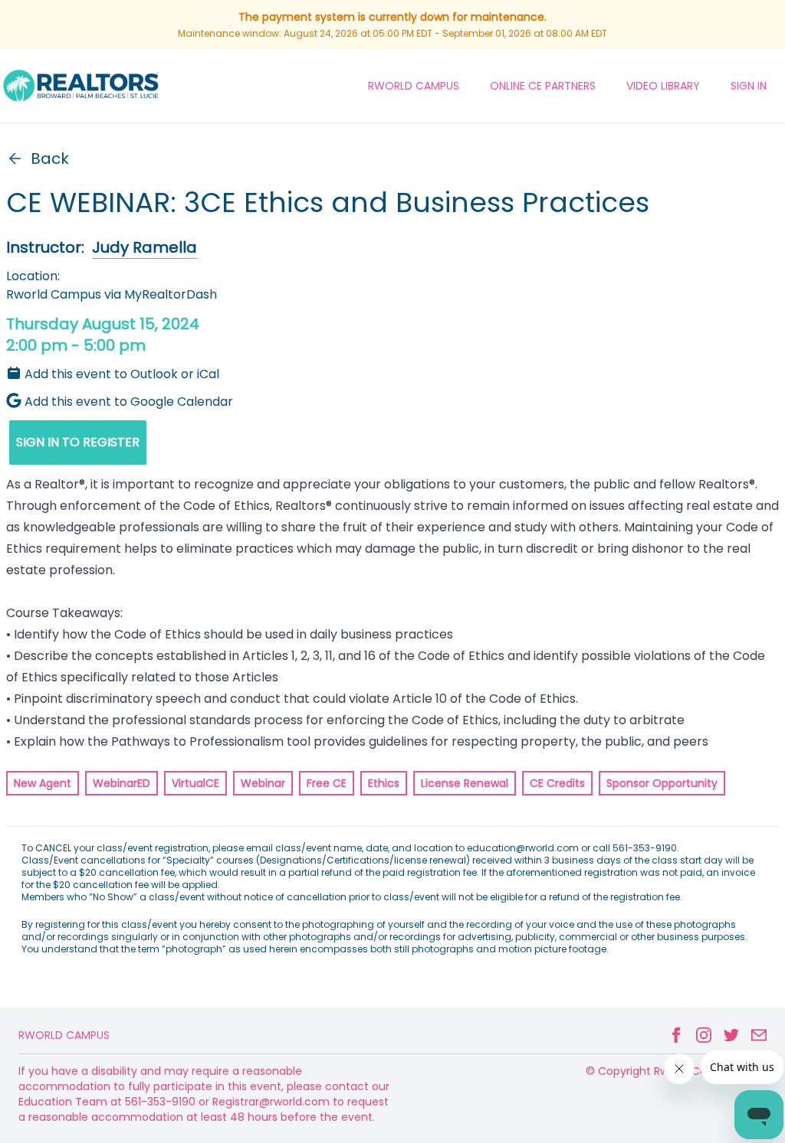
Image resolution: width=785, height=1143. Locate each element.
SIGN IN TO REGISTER (78, 442)
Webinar (263, 783)
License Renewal (464, 783)
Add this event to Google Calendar (129, 401)
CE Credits (557, 783)
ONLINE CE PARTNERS (543, 85)
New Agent (42, 783)
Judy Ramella (144, 247)
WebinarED (121, 783)
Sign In (749, 85)
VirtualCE (195, 783)
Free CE (327, 783)
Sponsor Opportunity (662, 783)
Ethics (383, 783)
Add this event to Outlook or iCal (122, 374)
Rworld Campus (64, 1035)
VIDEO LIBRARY (663, 85)
